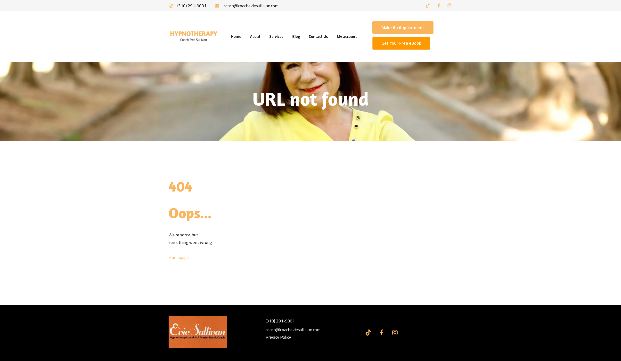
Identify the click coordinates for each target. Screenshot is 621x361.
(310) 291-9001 (280, 321)
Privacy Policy (278, 337)
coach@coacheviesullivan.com (293, 329)
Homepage (179, 257)
